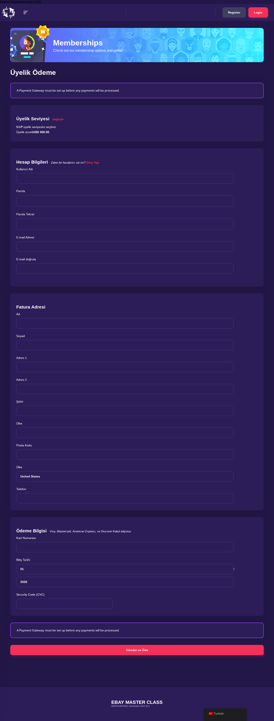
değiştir (58, 119)
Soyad (20, 335)
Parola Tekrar (25, 214)
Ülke (19, 423)
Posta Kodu (24, 445)
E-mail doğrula (26, 259)
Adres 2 (21, 379)
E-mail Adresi (25, 237)
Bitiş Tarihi (23, 559)
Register (234, 12)
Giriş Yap (92, 162)
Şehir (19, 401)
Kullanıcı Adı (24, 169)
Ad (18, 314)
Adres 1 (21, 357)
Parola (20, 191)
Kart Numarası (26, 537)
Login (258, 12)
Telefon (21, 489)
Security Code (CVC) (30, 594)
